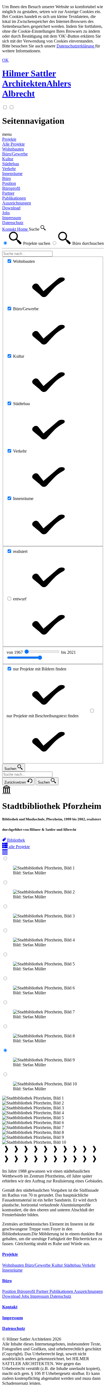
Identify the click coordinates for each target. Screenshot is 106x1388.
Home (23, 229)
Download (11, 1296)
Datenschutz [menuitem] (12, 222)
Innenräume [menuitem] (12, 173)
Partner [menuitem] (8, 193)
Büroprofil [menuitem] (11, 188)
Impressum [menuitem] (11, 217)
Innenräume (12, 1270)
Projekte (9, 139)
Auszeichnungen (88, 1291)
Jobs (25, 1296)
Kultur (58, 1265)
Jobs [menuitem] (6, 212)
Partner (42, 1291)
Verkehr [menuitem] (9, 168)
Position (9, 1291)
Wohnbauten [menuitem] (13, 149)
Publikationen (61, 1291)
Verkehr (88, 1265)
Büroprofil (26, 1291)
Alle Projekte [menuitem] (13, 144)
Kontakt (9, 229)
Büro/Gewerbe (38, 1265)
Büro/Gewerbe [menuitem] (15, 154)
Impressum (40, 1296)
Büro (6, 178)
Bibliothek (16, 840)
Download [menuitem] (11, 208)
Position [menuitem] (9, 183)
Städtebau (73, 1265)
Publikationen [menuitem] (14, 198)
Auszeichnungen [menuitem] (16, 203)
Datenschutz (60, 1296)
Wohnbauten (13, 1265)
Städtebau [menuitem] (10, 163)
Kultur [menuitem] (7, 158)
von (15, 652)
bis (68, 652)
